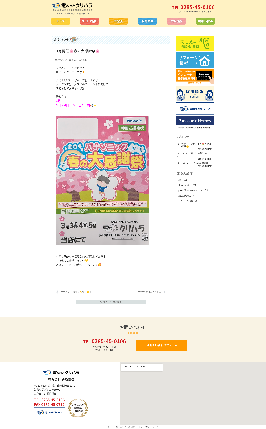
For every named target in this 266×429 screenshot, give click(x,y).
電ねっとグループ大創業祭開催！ (193, 163)
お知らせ (62, 59)
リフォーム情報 (185, 200)
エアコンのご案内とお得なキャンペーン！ (194, 155)
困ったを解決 (184, 185)
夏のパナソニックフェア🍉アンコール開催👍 (194, 145)
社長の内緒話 (184, 195)
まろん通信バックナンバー (191, 190)
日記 (180, 179)
